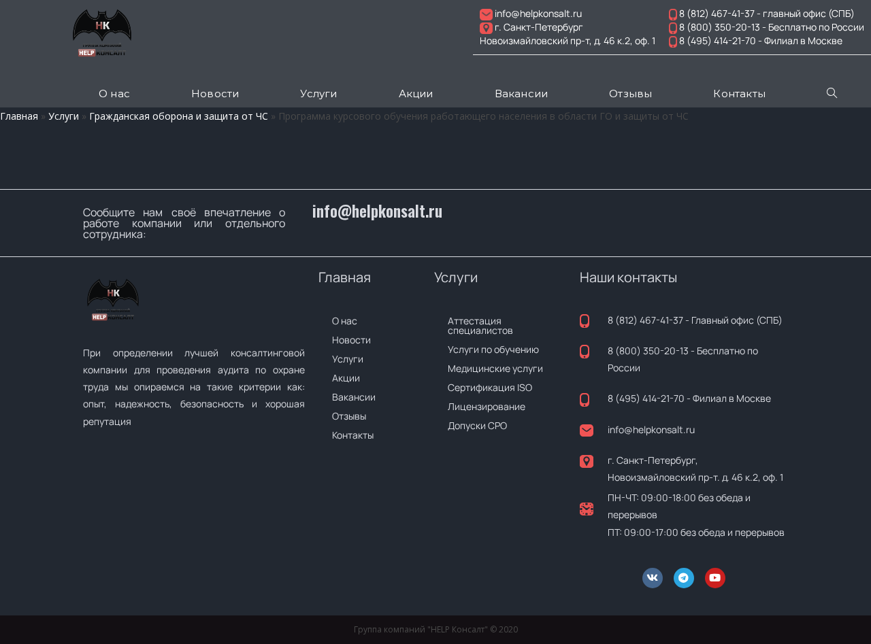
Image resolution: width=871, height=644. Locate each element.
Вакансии (354, 396)
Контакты (353, 434)
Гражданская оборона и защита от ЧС (178, 115)
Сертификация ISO (490, 387)
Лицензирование (486, 406)
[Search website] (832, 93)
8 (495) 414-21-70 (646, 398)
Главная (19, 115)
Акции (346, 377)
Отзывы (349, 415)
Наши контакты (628, 277)
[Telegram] (684, 578)
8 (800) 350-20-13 (648, 350)
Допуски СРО (477, 425)
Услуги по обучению (493, 349)
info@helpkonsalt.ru (377, 210)
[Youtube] (715, 578)
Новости (351, 339)
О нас (344, 320)
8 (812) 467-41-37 (645, 319)
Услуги (63, 115)
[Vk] (652, 578)
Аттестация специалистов (480, 325)
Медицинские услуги (495, 368)
